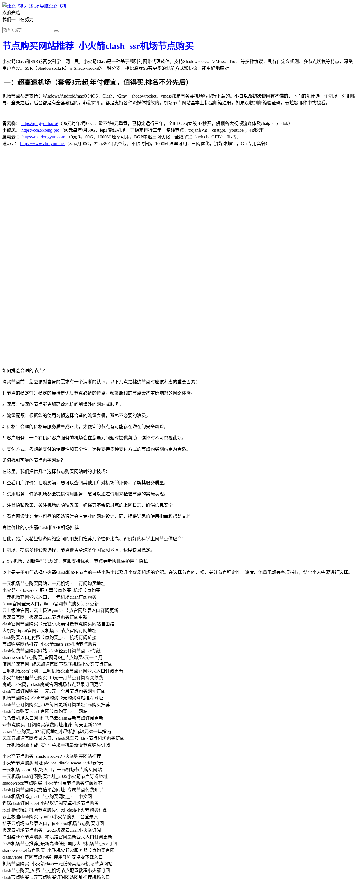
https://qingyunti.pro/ (39, 123)
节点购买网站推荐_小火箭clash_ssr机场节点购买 (98, 46)
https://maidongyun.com (43, 137)
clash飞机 (57, 6)
